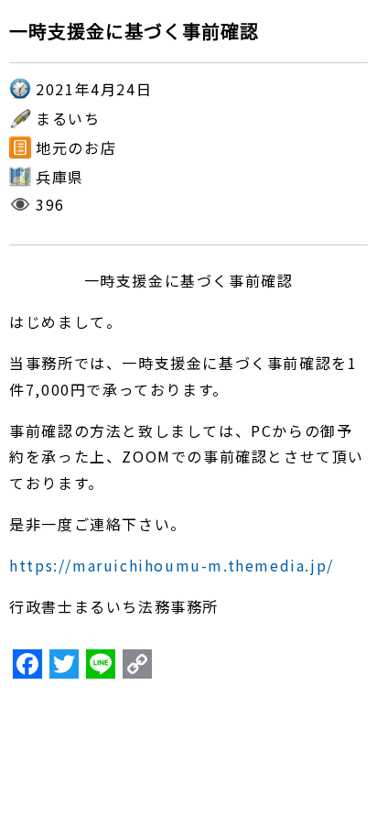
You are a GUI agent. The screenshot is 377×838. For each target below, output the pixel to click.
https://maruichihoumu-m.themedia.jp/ (171, 565)
